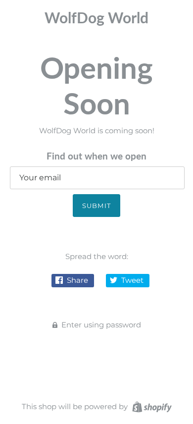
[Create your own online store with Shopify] (151, 406)
